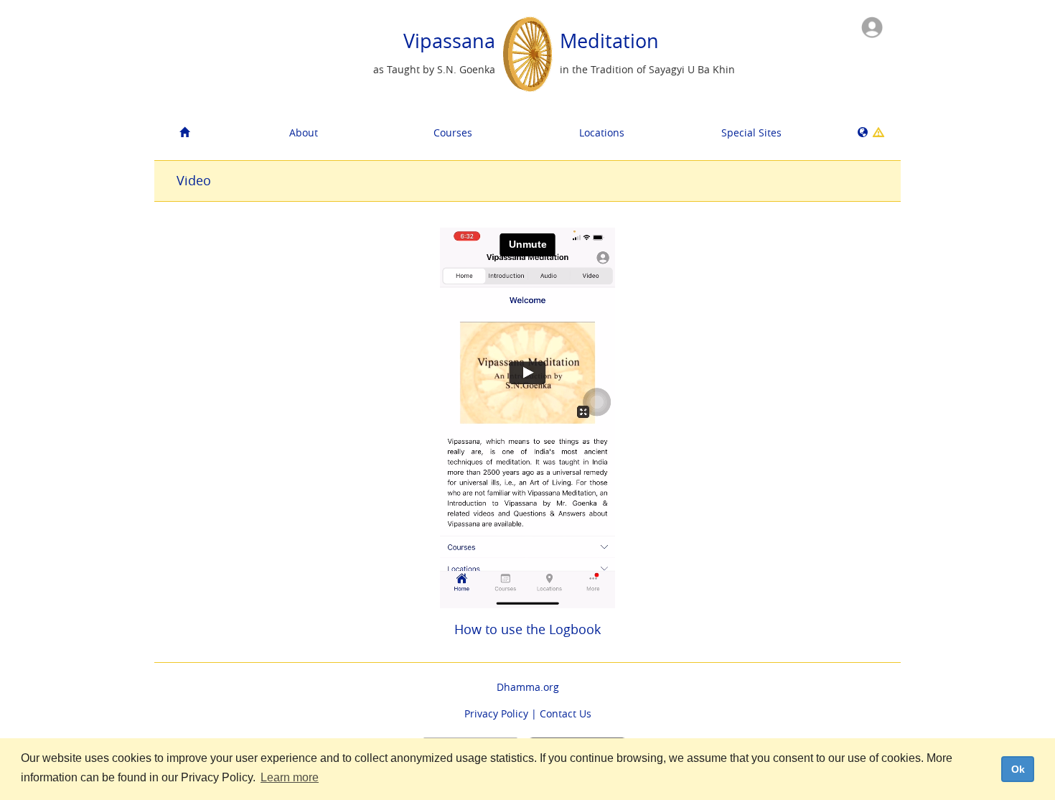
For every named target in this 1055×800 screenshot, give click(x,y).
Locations (601, 132)
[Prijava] (872, 26)
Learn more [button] (290, 777)
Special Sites (751, 132)
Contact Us (565, 713)
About (303, 132)
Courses (452, 132)
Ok (1018, 769)
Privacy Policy (496, 713)
